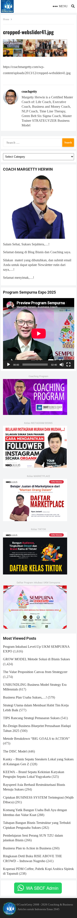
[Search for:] (38, 142)
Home (6, 19)
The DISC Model (15, 751)
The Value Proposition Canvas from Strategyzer (35, 672)
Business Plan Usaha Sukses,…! (25, 697)
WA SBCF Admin (42, 888)
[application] (38, 333)
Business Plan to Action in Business (27, 848)
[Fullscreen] (68, 364)
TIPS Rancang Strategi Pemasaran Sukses (31, 718)
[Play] (8, 364)
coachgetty (29, 91)
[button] (9, 908)
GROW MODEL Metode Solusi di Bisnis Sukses (36, 659)
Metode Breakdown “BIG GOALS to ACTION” (36, 738)
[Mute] (61, 364)
